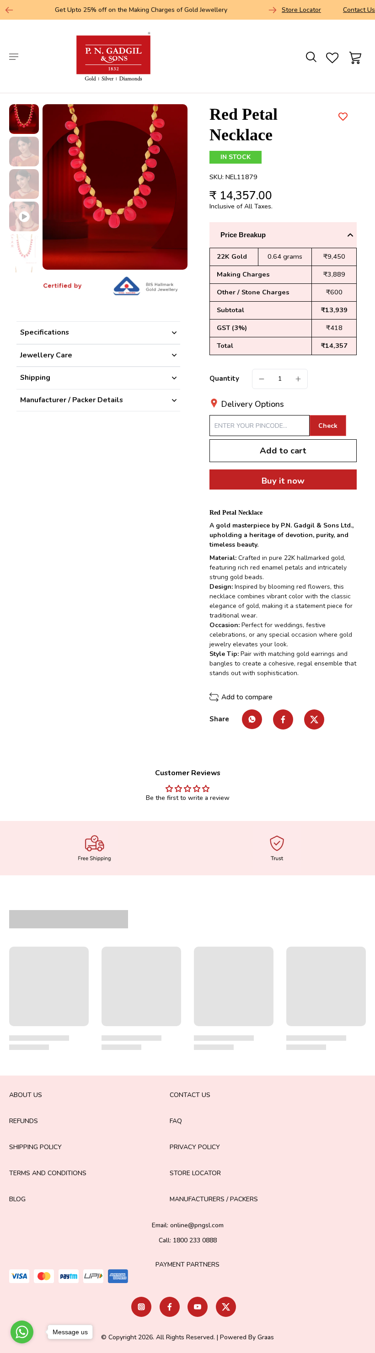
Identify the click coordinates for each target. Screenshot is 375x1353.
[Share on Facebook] (283, 719)
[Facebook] (170, 1307)
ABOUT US (25, 1095)
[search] (310, 56)
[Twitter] (226, 1307)
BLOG (17, 1199)
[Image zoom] (115, 187)
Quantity (224, 378)
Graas (265, 1337)
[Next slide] (272, 10)
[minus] (261, 379)
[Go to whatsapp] (22, 1332)
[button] (283, 451)
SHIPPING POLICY (35, 1147)
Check (328, 425)
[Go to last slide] (9, 10)
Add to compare (247, 697)
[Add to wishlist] (343, 116)
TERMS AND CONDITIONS (47, 1173)
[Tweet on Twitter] (314, 719)
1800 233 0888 (195, 1240)
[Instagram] (141, 1307)
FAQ (176, 1121)
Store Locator (301, 9)
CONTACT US (190, 1095)
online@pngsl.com (197, 1225)
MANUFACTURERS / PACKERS (214, 1199)
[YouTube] (198, 1307)
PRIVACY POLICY (195, 1147)
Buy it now (283, 481)
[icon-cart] (354, 56)
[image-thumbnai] (24, 119)
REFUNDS (23, 1121)
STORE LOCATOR (195, 1173)
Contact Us (359, 9)
